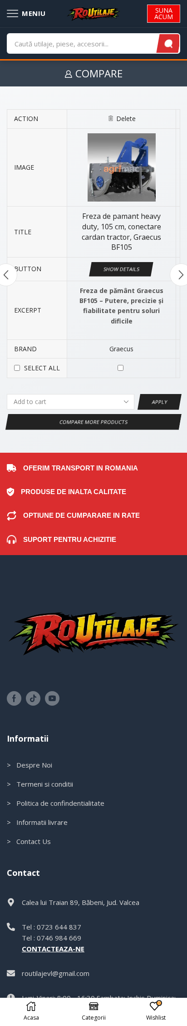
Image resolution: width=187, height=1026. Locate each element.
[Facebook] (14, 698)
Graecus (121, 348)
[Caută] (168, 43)
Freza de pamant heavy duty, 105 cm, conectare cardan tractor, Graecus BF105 (121, 231)
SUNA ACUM (163, 13)
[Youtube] (52, 698)
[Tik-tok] (33, 698)
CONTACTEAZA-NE (53, 948)
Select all (42, 368)
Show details (121, 269)
